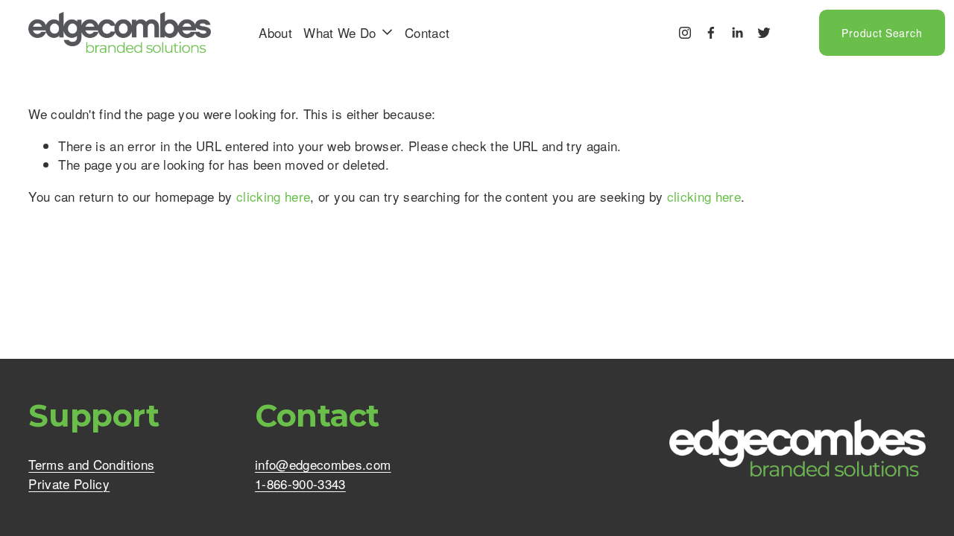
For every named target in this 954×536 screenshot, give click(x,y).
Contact (427, 32)
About (275, 32)
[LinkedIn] (737, 32)
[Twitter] (763, 32)
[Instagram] (684, 32)
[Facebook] (711, 32)
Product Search (881, 32)
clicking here (273, 196)
